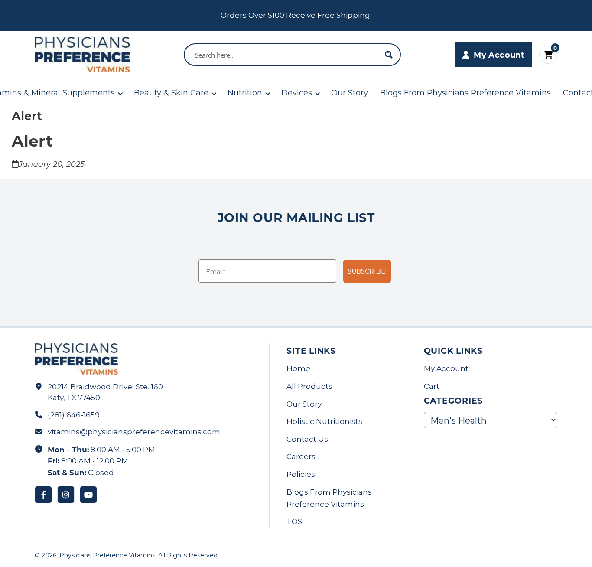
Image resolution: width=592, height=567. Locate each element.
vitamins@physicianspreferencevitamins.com (134, 431)
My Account (446, 368)
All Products (309, 386)
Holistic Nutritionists (324, 421)
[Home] (82, 54)
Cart (431, 386)
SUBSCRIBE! (367, 271)
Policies (300, 474)
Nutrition (245, 93)
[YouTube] (88, 494)
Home (298, 368)
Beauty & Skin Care (171, 93)
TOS (294, 521)
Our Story (349, 93)
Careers (301, 456)
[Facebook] (43, 494)
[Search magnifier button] (389, 54)
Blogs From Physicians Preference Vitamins (465, 93)
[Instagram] (66, 494)
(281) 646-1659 (74, 415)
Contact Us (307, 439)
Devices (296, 93)
